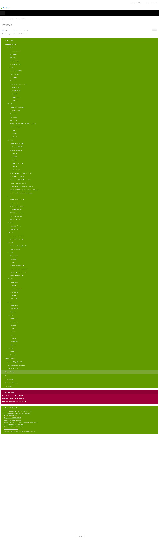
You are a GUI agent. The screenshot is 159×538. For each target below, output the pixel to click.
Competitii (11, 19)
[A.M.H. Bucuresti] (6, 8)
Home (3, 19)
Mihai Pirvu (101, 441)
